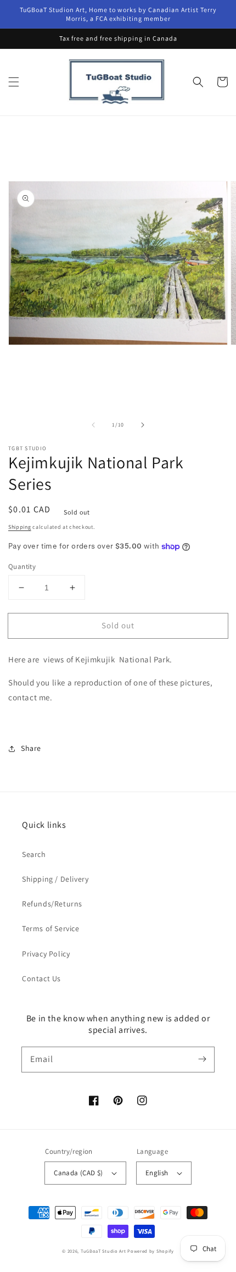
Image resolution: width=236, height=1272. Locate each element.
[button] (14, 82)
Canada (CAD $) (78, 1172)
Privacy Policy (46, 954)
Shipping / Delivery (55, 879)
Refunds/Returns (52, 904)
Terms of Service (51, 928)
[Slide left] (93, 425)
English (156, 1172)
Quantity (22, 566)
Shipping (19, 526)
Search (34, 854)
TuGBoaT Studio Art (103, 1251)
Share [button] (31, 748)
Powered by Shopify (150, 1251)
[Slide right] (143, 425)
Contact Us (41, 978)
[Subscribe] (202, 1059)
